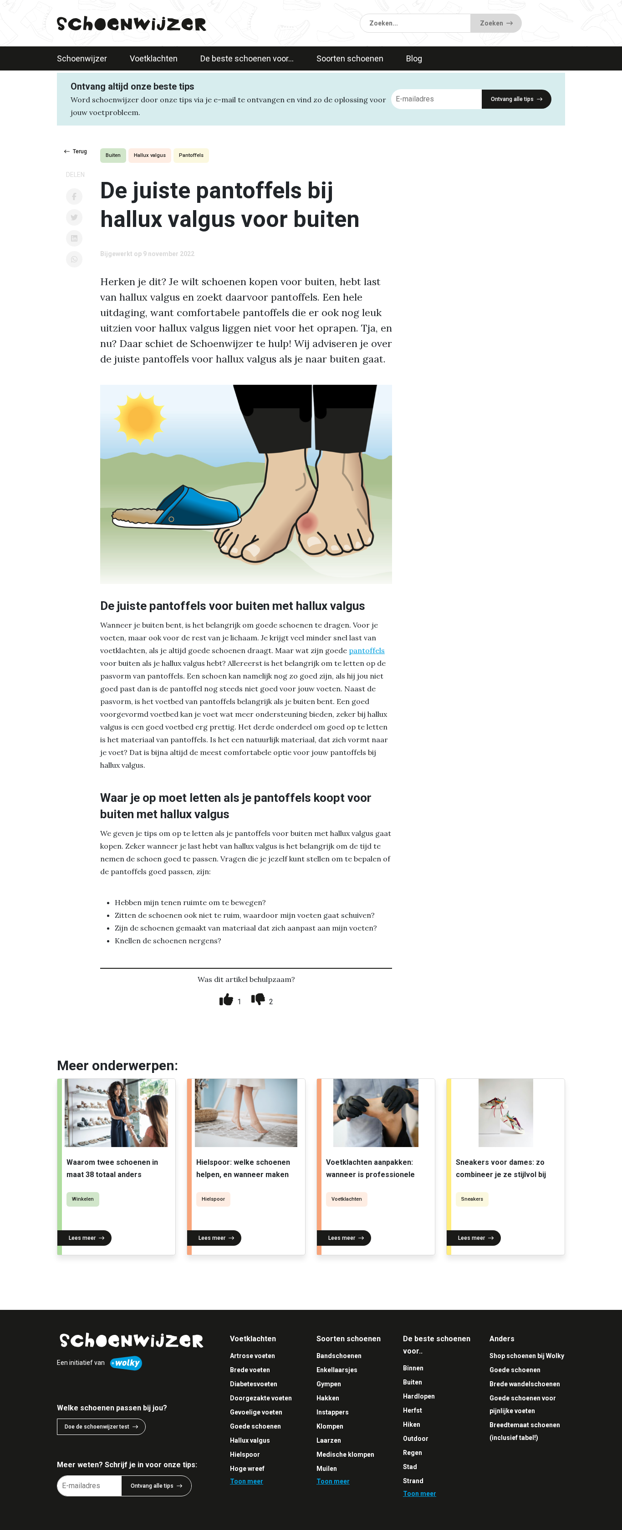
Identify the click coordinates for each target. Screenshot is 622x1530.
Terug (80, 151)
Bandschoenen (339, 1355)
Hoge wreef (247, 1468)
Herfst (412, 1410)
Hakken (327, 1398)
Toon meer (246, 1481)
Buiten (113, 155)
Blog (414, 58)
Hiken (411, 1424)
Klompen (329, 1426)
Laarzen (328, 1440)
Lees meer (82, 1238)
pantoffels (367, 650)
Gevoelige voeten (256, 1412)
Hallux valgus (150, 155)
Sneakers (472, 1199)
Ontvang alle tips (512, 99)
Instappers (332, 1412)
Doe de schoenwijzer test (97, 1427)
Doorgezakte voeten (261, 1398)
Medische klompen (345, 1454)
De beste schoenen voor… (247, 58)
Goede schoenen (255, 1426)
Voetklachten (154, 58)
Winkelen (83, 1199)
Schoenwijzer (82, 58)
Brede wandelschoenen (524, 1384)
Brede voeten (250, 1370)
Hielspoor (213, 1199)
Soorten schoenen (349, 58)
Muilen (326, 1468)
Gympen (328, 1384)
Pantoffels (191, 155)
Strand (413, 1481)
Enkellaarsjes (336, 1370)
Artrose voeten (252, 1355)
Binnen (413, 1368)
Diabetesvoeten (253, 1384)
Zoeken (491, 23)
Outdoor (415, 1438)
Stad (410, 1466)
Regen (412, 1452)
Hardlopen (419, 1396)
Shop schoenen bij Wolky (526, 1355)
